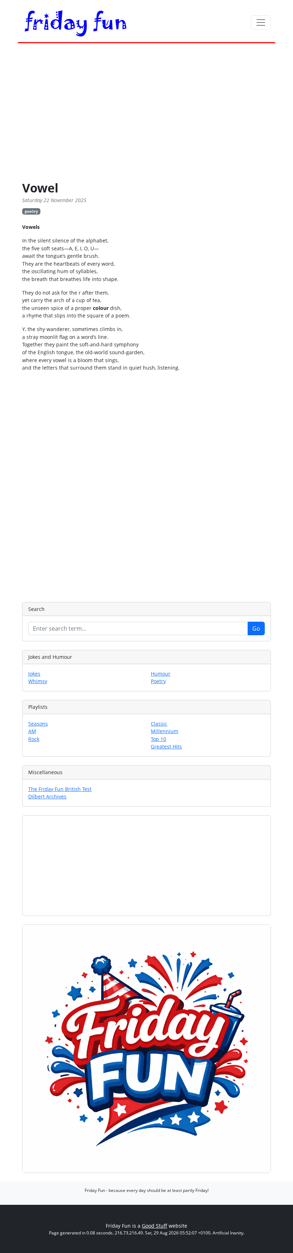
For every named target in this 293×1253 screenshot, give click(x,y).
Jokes (34, 673)
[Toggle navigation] (261, 22)
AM (32, 731)
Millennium (164, 731)
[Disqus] (146, 485)
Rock (33, 739)
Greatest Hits (166, 746)
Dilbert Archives (47, 796)
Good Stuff (154, 1225)
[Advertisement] (146, 113)
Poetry (158, 681)
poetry (31, 211)
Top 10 (158, 739)
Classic (159, 723)
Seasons (38, 723)
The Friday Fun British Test (59, 789)
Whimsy (37, 681)
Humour (160, 673)
